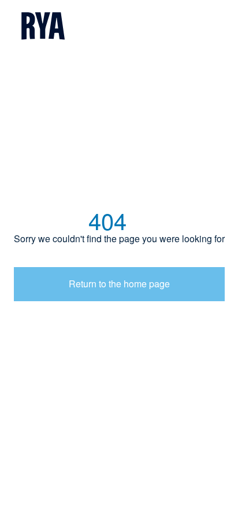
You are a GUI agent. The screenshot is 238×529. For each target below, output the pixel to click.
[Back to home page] (119, 27)
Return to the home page (119, 283)
